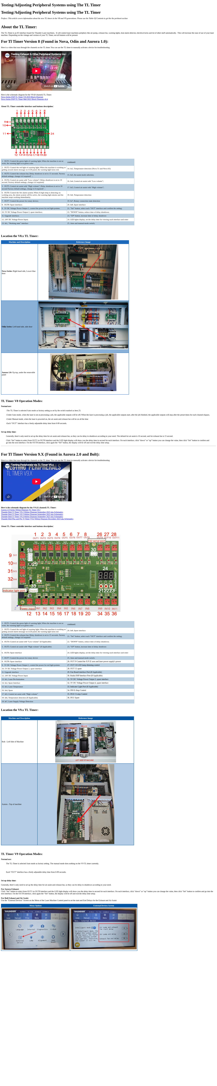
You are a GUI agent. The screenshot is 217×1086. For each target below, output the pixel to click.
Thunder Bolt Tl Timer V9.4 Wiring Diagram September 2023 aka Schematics (32, 517)
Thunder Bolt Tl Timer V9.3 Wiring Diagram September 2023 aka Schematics (32, 514)
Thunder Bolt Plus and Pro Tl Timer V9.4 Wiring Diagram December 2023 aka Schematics (37, 519)
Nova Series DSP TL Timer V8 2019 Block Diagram (22, 97)
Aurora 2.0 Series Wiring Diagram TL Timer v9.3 (20, 510)
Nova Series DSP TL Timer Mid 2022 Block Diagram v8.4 (24, 99)
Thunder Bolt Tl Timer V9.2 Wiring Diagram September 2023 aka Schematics (32, 512)
